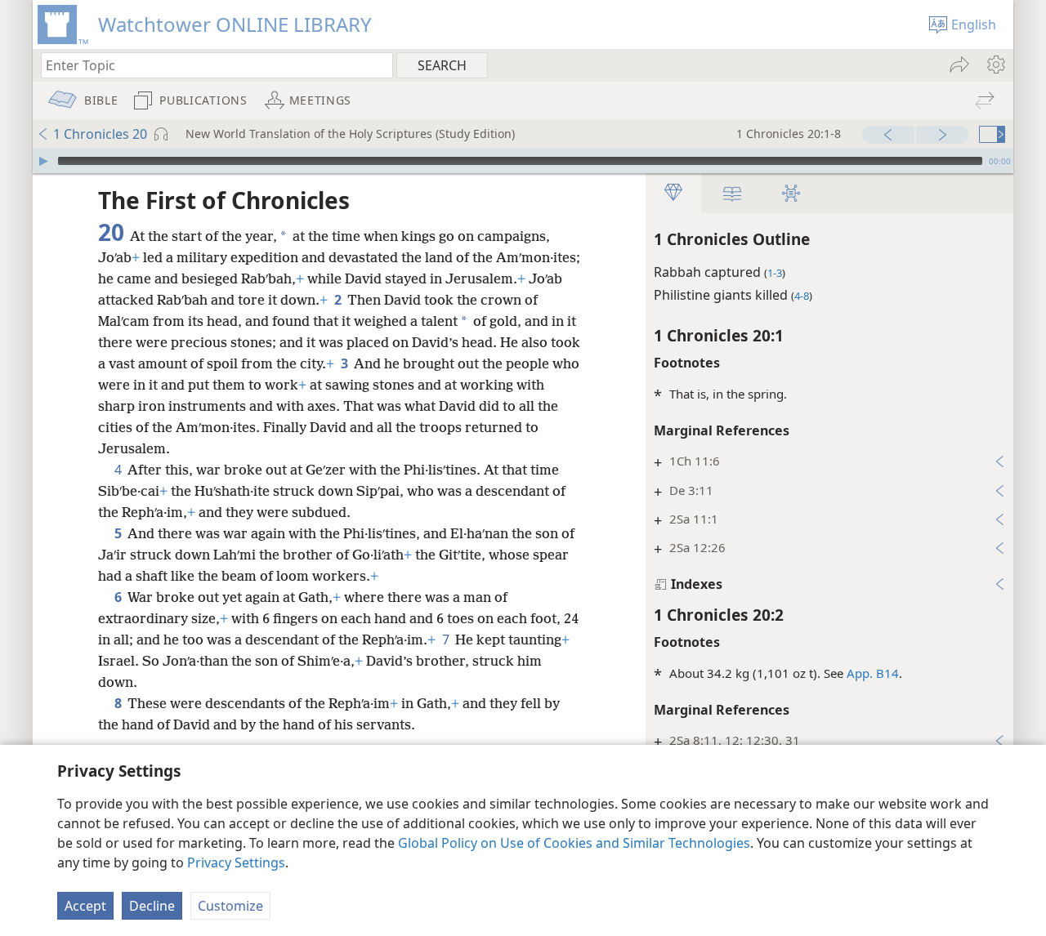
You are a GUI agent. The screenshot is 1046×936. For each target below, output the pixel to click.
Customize (230, 906)
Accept (85, 906)
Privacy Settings (236, 862)
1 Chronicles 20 (100, 134)
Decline (152, 906)
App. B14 (873, 673)
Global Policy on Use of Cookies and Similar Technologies (574, 843)
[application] (523, 161)
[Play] (43, 160)
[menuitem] (995, 64)
